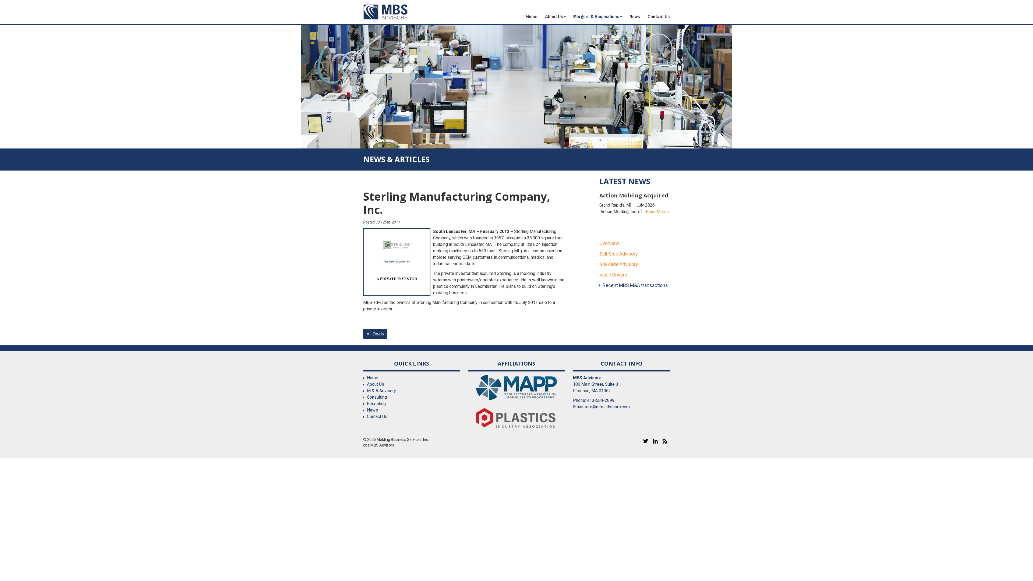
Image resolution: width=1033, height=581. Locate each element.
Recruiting (376, 403)
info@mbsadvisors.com (607, 406)
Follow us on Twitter (645, 441)
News (634, 16)
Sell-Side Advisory (618, 254)
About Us (554, 16)
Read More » (658, 211)
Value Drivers (613, 275)
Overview (609, 243)
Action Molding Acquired (633, 195)
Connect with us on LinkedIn (655, 441)
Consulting (377, 397)
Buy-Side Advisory (618, 264)
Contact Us (659, 16)
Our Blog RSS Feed (665, 441)
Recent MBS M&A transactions (635, 285)
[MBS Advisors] (385, 12)
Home (531, 16)
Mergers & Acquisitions (596, 16)
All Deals (375, 334)
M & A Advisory (381, 390)
